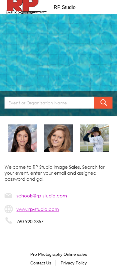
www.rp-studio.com (37, 209)
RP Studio (65, 7)
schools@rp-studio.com (41, 196)
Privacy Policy (74, 263)
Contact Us (40, 263)
